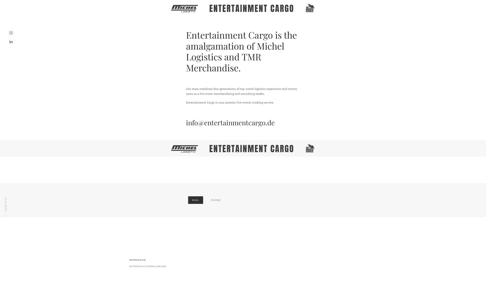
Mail (195, 200)
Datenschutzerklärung (147, 266)
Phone (216, 200)
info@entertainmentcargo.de (230, 122)
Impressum (137, 260)
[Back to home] (243, 8)
